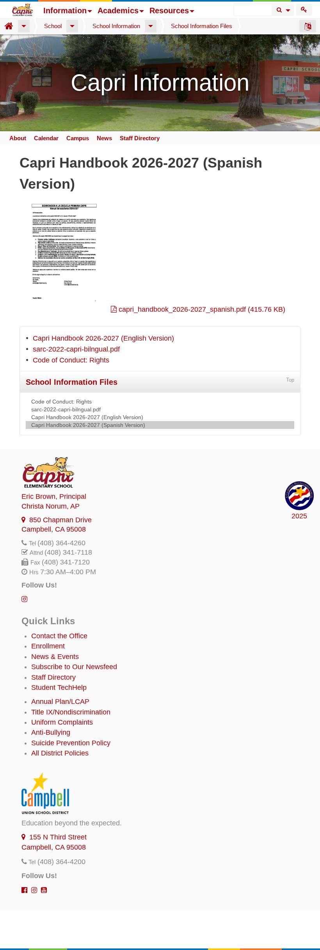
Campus (77, 138)
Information (65, 10)
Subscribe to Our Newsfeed (74, 667)
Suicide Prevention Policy (70, 743)
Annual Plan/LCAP (60, 701)
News (104, 138)
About (17, 138)
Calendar (46, 138)
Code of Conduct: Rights (71, 360)
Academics (118, 10)
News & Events (55, 657)
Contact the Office (59, 636)
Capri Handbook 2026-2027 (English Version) (103, 338)
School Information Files (201, 26)
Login (304, 10)
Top (290, 379)
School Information (116, 26)
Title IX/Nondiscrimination (70, 712)
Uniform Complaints (62, 722)
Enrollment (48, 646)
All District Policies (60, 753)
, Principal (53, 496)
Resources (169, 10)
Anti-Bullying (50, 732)
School (53, 26)
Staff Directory (140, 138)
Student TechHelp (59, 687)
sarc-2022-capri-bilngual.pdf (76, 349)
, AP (50, 506)
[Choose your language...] (307, 26)
